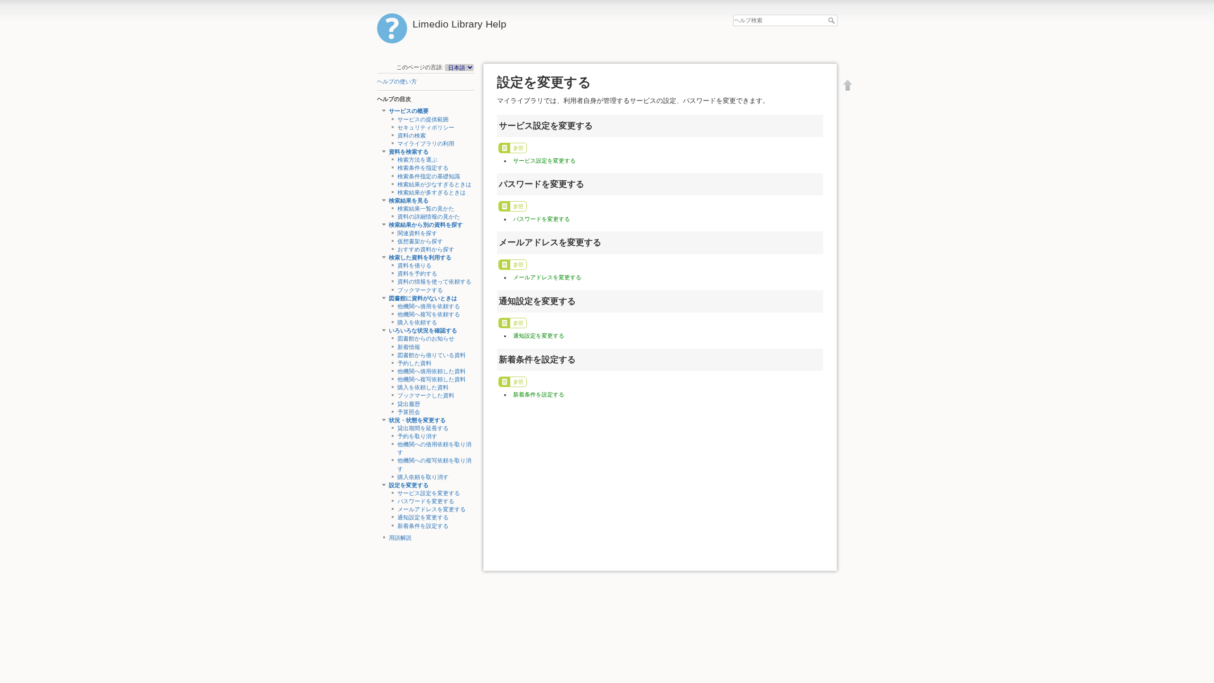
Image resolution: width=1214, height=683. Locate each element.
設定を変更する (409, 485)
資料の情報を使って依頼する (434, 281)
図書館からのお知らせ (425, 338)
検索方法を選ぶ (417, 160)
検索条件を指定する (423, 168)
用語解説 (400, 538)
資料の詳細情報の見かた (428, 216)
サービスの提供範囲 (423, 119)
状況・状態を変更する (417, 420)
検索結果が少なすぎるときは (434, 184)
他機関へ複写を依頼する (428, 314)
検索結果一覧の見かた (425, 208)
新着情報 (408, 347)
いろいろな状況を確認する (423, 330)
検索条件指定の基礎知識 (428, 176)
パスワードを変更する (425, 501)
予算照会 (408, 412)
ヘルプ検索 (832, 20)
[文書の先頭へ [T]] (847, 84)
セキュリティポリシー (425, 127)
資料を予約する (417, 273)
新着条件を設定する (423, 526)
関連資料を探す (417, 233)
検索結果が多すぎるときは (431, 192)
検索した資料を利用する (420, 257)
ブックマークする (420, 290)
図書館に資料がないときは (423, 298)
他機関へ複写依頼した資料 (431, 379)
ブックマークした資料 (425, 395)
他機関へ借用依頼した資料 (431, 371)
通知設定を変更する (423, 517)
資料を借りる (414, 265)
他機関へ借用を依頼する (428, 306)
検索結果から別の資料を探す (426, 225)
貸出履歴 (408, 404)
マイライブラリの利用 (425, 143)
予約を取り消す (417, 436)
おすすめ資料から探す (425, 249)
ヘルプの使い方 (397, 81)
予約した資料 (414, 363)
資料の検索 (411, 135)
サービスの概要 (409, 111)
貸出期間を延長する (423, 428)
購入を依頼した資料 (423, 387)
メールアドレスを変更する (431, 509)
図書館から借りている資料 (431, 355)
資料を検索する (409, 151)
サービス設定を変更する (428, 493)
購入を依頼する (417, 322)
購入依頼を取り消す (423, 477)
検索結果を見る (409, 200)
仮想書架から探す (420, 241)
